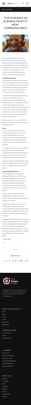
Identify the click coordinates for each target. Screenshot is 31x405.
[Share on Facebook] (3, 260)
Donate (3, 383)
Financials (4, 317)
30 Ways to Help (5, 386)
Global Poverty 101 (5, 353)
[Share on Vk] (21, 260)
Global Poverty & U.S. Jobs (7, 358)
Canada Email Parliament (7, 338)
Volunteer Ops (4, 389)
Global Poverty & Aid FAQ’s (7, 366)
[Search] (22, 3)
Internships (4, 391)
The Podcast (4, 396)
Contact (3, 311)
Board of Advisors (5, 324)
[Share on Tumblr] (18, 260)
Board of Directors (5, 322)
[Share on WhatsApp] (9, 260)
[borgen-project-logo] (12, 3)
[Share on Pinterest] (12, 260)
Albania (11, 60)
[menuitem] (22, 3)
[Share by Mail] (27, 260)
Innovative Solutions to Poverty (8, 363)
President (4, 319)
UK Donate (4, 335)
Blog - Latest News (7, 9)
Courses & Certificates (6, 394)
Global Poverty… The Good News (8, 355)
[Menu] (26, 3)
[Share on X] (6, 260)
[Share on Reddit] (24, 260)
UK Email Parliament (6, 333)
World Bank (12, 226)
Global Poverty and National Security (9, 361)
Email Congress (5, 381)
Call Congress (4, 378)
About (3, 314)
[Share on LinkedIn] (15, 260)
